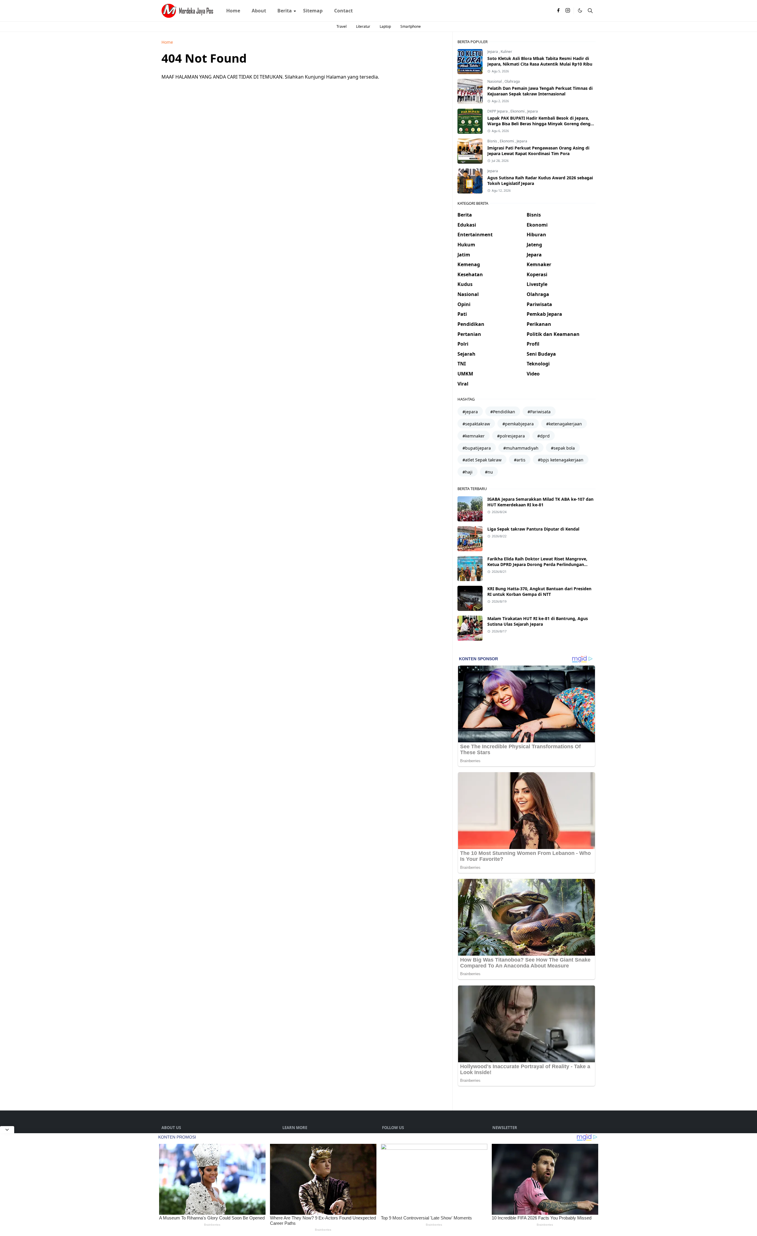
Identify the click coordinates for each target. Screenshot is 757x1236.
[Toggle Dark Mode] (580, 10)
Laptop (385, 26)
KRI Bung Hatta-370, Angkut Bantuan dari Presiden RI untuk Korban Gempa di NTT (539, 591)
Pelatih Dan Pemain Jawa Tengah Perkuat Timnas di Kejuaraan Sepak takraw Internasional (540, 91)
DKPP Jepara (498, 111)
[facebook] (558, 10)
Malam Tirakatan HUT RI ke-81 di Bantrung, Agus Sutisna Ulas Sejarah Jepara (537, 621)
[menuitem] (233, 10)
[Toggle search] (590, 10)
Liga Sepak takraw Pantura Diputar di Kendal (533, 529)
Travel (342, 26)
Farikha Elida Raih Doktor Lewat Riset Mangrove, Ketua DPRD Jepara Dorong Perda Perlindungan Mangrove (537, 564)
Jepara (493, 51)
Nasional (495, 81)
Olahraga (512, 81)
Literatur (363, 26)
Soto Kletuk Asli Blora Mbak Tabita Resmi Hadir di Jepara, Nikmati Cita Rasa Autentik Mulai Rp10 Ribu (539, 61)
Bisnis (492, 141)
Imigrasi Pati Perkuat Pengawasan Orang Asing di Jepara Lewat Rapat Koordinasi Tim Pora (538, 150)
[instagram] (567, 10)
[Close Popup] (7, 1129)
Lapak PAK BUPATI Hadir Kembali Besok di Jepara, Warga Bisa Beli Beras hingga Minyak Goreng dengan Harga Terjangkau (541, 123)
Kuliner (506, 51)
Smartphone (410, 26)
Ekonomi (517, 111)
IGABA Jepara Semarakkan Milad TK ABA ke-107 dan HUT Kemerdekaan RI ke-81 (540, 502)
